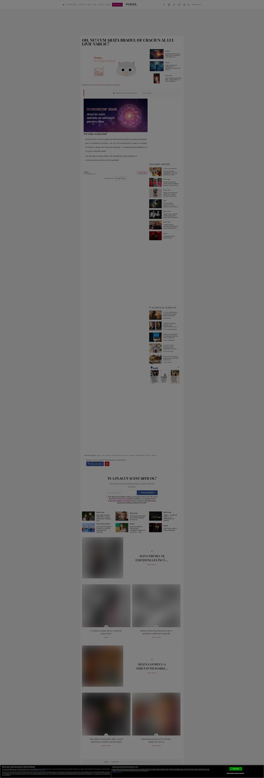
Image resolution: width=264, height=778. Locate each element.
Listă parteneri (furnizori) (116, 772)
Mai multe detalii (42, 770)
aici (93, 773)
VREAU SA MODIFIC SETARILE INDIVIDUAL (235, 773)
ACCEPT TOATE (236, 768)
